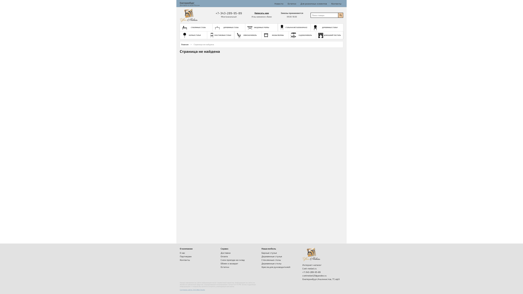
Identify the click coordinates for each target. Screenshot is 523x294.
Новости (278, 3)
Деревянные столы (271, 263)
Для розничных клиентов (313, 3)
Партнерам (185, 256)
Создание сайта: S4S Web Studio (192, 290)
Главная (184, 44)
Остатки (292, 3)
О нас (182, 253)
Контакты (336, 3)
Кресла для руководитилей (276, 267)
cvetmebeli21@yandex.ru (314, 276)
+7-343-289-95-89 (229, 13)
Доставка (225, 253)
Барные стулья (269, 253)
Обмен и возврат (229, 263)
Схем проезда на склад (233, 260)
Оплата (224, 256)
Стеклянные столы (271, 260)
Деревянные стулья (272, 256)
